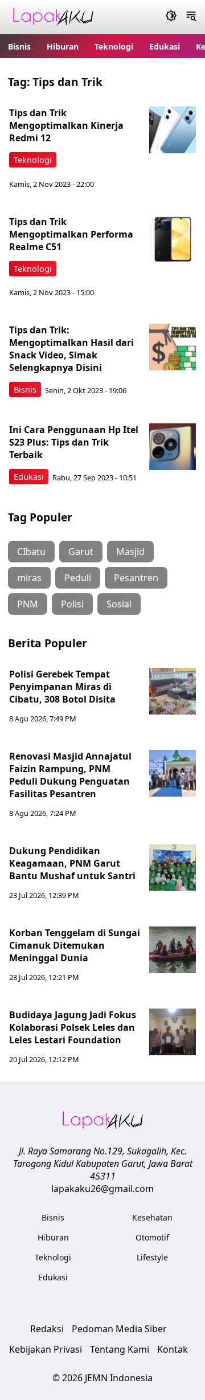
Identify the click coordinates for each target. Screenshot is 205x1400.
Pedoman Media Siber (119, 1329)
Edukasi (164, 46)
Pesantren (136, 578)
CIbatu (31, 551)
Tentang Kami (119, 1349)
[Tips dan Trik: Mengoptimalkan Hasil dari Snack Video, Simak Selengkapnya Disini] (172, 347)
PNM (27, 604)
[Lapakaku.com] (53, 17)
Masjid (130, 551)
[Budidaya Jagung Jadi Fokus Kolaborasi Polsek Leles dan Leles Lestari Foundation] (172, 1032)
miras (29, 578)
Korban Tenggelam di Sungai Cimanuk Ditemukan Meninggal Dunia (74, 945)
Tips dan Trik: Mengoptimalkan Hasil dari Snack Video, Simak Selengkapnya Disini (71, 349)
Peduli (77, 578)
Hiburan (63, 46)
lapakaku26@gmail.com (102, 1188)
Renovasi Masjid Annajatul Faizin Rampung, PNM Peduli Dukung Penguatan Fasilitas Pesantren (70, 775)
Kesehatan (152, 1217)
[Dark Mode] (171, 17)
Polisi (72, 604)
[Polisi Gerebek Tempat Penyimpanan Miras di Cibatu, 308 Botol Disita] (172, 691)
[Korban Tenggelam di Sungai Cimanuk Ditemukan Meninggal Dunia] (172, 949)
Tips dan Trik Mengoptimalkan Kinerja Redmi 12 (66, 125)
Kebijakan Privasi (45, 1349)
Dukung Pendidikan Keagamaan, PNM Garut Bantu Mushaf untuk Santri (72, 863)
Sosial (119, 604)
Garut (80, 551)
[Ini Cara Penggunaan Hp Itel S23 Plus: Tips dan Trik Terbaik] (172, 446)
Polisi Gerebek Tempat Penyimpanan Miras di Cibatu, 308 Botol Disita (62, 686)
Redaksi (47, 1329)
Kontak (172, 1349)
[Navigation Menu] (191, 17)
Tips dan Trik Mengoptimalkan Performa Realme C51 (71, 234)
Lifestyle (152, 1257)
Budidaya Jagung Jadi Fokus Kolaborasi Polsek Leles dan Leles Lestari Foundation (72, 1027)
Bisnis (19, 46)
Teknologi (114, 46)
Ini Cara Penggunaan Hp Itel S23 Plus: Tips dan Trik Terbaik (73, 442)
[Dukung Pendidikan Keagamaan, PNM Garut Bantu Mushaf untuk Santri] (172, 867)
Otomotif (152, 1237)
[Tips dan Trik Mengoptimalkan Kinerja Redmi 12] (172, 130)
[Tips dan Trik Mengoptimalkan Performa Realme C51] (172, 238)
